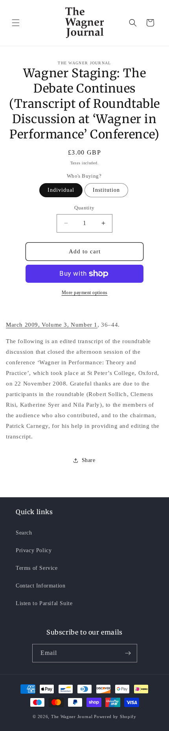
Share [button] (89, 460)
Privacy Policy (33, 550)
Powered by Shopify (115, 716)
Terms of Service (37, 568)
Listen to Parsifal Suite (44, 603)
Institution (106, 190)
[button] (15, 22)
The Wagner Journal (72, 716)
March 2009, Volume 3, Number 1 (51, 325)
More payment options (85, 292)
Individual (61, 190)
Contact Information (40, 586)
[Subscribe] (128, 653)
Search (24, 533)
